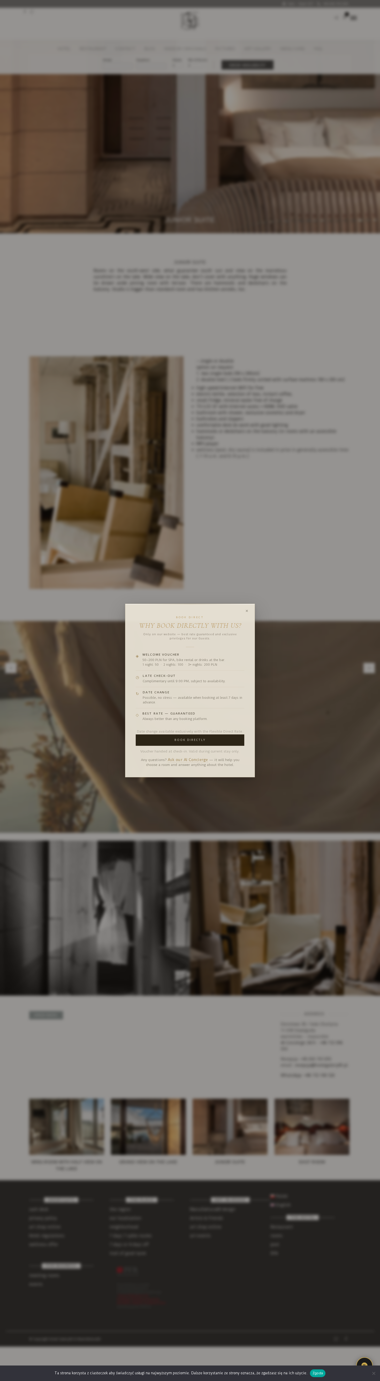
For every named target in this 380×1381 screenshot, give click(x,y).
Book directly (190, 740)
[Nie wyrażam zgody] (373, 1373)
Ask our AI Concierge (188, 760)
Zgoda (318, 1373)
